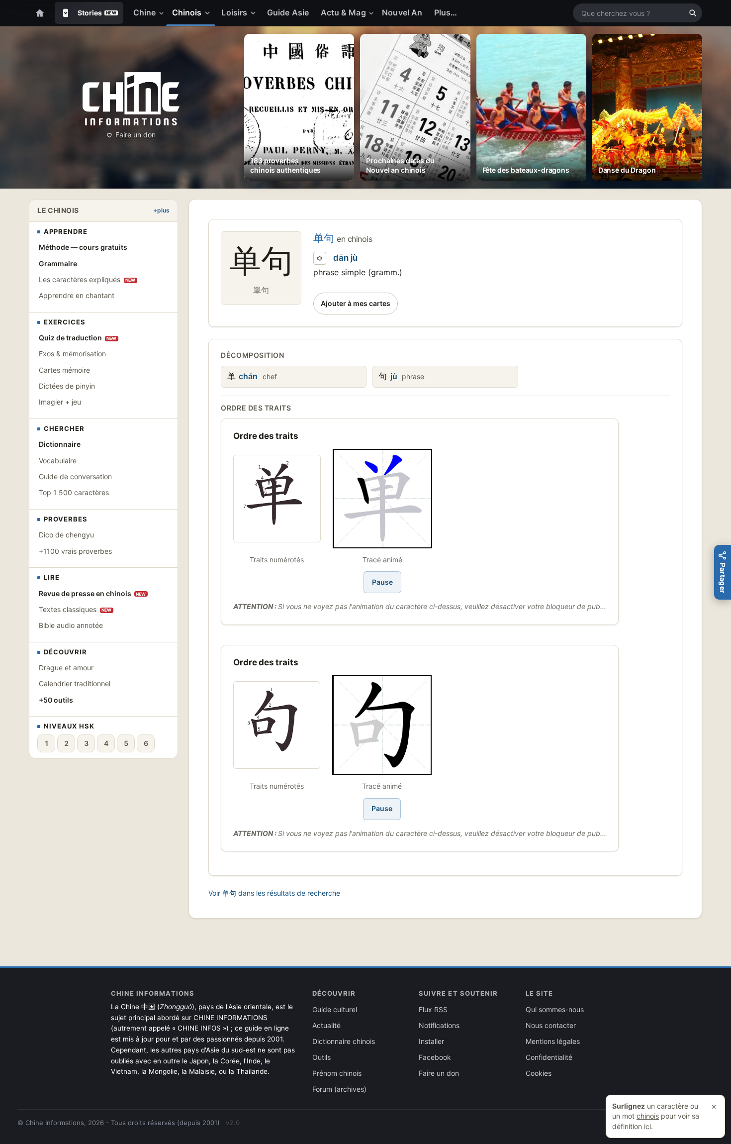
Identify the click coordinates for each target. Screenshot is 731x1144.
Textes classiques (75, 609)
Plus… (445, 12)
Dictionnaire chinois (343, 1041)
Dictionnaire (60, 444)
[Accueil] (40, 13)
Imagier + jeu (60, 402)
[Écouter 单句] (319, 258)
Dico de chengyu (66, 534)
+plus (161, 210)
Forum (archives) (339, 1089)
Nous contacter (551, 1025)
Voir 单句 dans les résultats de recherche (274, 893)
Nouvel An (402, 12)
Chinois (187, 12)
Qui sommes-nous (555, 1009)
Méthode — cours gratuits (83, 247)
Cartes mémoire (64, 370)
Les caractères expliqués (87, 279)
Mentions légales (553, 1041)
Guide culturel (334, 1009)
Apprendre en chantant (76, 295)
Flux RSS (433, 1009)
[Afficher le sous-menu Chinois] (209, 13)
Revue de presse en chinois (92, 593)
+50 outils (56, 700)
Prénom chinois (337, 1073)
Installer (431, 1041)
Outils (321, 1057)
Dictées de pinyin (67, 386)
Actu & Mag (343, 12)
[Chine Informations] (131, 99)
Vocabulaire (58, 460)
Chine (144, 12)
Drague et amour (66, 667)
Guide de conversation (75, 476)
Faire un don (135, 134)
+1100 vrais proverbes (75, 551)
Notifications (439, 1025)
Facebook (435, 1057)
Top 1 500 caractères (74, 492)
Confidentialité (549, 1057)
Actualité (326, 1025)
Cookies (538, 1073)
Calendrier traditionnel (74, 683)
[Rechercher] (693, 13)
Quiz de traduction (78, 337)
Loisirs (234, 12)
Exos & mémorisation (72, 353)
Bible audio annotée (71, 625)
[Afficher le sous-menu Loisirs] (255, 13)
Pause (382, 582)
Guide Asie (288, 12)
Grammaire (58, 263)
